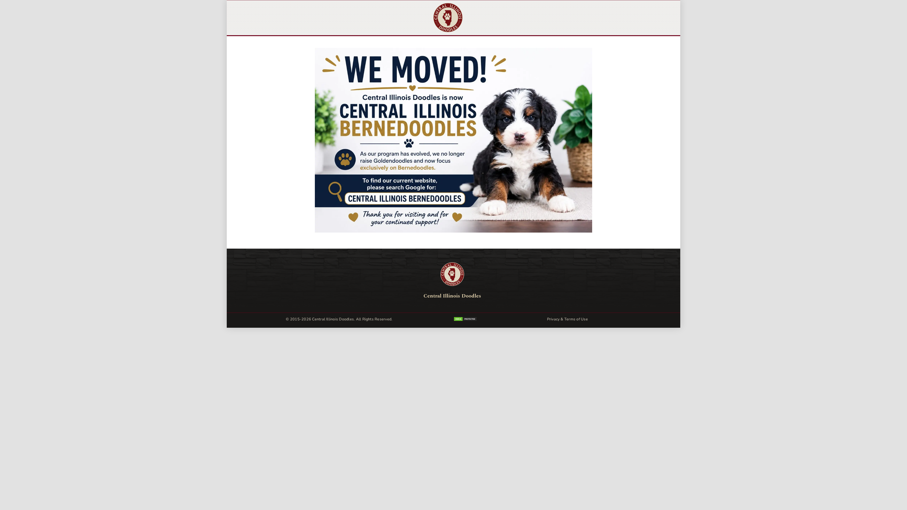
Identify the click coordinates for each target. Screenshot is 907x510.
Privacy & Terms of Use (567, 319)
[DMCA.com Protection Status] (489, 320)
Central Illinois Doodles (333, 319)
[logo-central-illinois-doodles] (448, 5)
